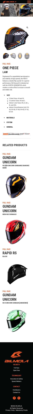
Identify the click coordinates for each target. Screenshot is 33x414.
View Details (25, 154)
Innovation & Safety (16, 379)
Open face (16, 370)
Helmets (16, 365)
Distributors (16, 390)
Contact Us (16, 392)
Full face (16, 368)
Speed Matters (16, 381)
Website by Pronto (22, 410)
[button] (27, 27)
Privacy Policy (10, 410)
